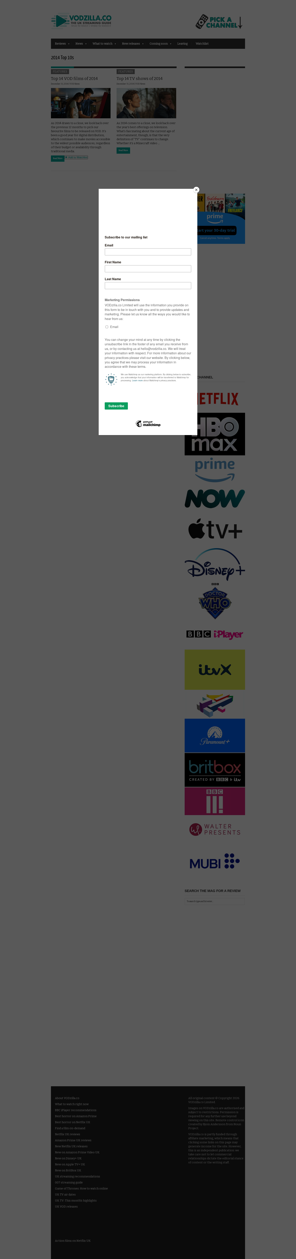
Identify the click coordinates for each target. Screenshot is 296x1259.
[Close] (196, 190)
